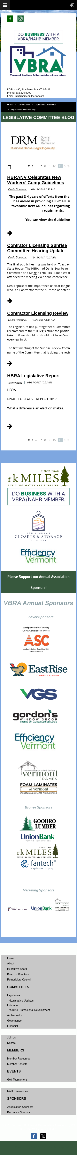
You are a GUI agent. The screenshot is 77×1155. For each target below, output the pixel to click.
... (36, 166)
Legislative (13, 995)
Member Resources (18, 1058)
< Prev (32, 166)
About (10, 963)
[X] (43, 1136)
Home (10, 104)
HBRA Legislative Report (33, 375)
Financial (12, 1026)
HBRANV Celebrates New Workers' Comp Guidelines (35, 180)
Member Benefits (17, 1063)
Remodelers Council (19, 979)
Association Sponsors (20, 1106)
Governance (14, 1020)
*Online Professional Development (29, 1009)
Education (13, 1005)
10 (54, 166)
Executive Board (17, 968)
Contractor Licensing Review (37, 313)
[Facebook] (34, 1136)
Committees (24, 104)
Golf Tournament (17, 1079)
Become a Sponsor (18, 1112)
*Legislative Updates (21, 1000)
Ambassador (14, 1015)
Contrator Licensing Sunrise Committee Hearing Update (37, 248)
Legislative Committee (45, 104)
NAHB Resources (17, 1091)
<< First (28, 166)
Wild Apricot (39, 1147)
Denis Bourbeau (17, 189)
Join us (11, 1037)
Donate (11, 1042)
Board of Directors (18, 974)
